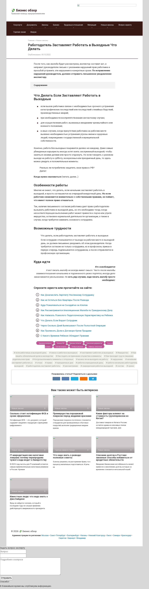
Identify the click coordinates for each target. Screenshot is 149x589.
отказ (39, 363)
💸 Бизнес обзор (24, 10)
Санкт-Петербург (57, 535)
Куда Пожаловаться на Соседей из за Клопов (64, 305)
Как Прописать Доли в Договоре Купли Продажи (66, 330)
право (49, 363)
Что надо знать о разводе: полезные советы (67, 456)
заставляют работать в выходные (97, 353)
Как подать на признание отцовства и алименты (79, 356)
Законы (45, 25)
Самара (116, 535)
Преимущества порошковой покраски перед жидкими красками (72, 414)
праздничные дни (65, 363)
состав (120, 366)
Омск (109, 535)
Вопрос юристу (125, 25)
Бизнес (56, 25)
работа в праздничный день (90, 363)
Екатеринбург (73, 535)
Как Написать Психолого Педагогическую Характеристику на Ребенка (77, 315)
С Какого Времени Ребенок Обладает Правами (65, 335)
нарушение (117, 359)
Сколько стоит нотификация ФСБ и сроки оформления (29, 414)
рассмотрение (71, 366)
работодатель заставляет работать (44, 366)
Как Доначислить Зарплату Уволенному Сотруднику (67, 295)
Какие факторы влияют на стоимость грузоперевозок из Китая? (112, 416)
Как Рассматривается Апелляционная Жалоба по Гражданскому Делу (76, 310)
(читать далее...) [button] (56, 176)
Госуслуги (17, 25)
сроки (131, 366)
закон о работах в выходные (64, 353)
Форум (33, 32)
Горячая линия (19, 32)
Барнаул (71, 538)
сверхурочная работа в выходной (97, 366)
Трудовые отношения (73, 25)
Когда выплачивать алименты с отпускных (53, 359)
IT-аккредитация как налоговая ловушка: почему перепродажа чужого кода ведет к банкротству (28, 457)
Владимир (81, 538)
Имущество (123, 353)
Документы (32, 25)
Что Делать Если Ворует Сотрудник (59, 320)
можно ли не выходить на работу (93, 359)
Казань (84, 535)
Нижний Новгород (96, 535)
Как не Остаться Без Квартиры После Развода (65, 300)
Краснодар (126, 535)
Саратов (62, 538)
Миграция (92, 25)
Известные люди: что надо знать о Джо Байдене (29, 497)
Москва (45, 535)
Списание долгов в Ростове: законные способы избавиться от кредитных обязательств (114, 457)
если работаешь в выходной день (31, 353)
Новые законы (107, 25)
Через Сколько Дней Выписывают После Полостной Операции (73, 325)
